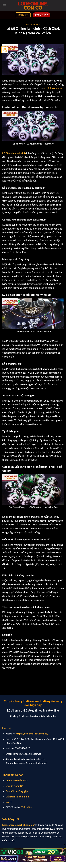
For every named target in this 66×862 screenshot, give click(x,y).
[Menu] (4, 5)
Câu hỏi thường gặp (17, 791)
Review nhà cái (33, 25)
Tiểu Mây (26, 807)
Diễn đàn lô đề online (17, 796)
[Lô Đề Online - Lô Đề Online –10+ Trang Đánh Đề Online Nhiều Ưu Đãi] (33, 5)
